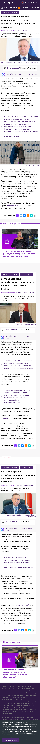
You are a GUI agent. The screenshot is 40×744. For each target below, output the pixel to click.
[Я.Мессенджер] (31, 215)
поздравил (5, 418)
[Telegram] (21, 215)
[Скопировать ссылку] (35, 216)
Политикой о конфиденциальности (18, 733)
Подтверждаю (10, 740)
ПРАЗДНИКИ (27, 274)
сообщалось (21, 605)
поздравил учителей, (16, 206)
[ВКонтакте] (24, 215)
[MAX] (17, 215)
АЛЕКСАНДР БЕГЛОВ (10, 12)
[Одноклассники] (28, 215)
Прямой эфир (31, 3)
